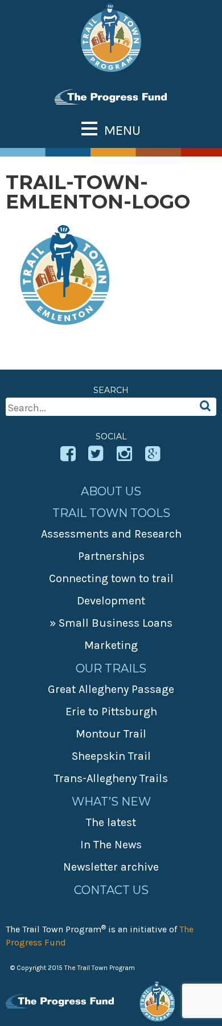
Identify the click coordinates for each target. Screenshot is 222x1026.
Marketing (111, 645)
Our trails (111, 668)
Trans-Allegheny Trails (111, 778)
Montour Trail (111, 733)
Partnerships (111, 556)
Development (111, 600)
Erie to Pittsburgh (111, 711)
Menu (122, 130)
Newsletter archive (111, 866)
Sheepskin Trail (111, 756)
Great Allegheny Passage (111, 689)
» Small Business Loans (111, 623)
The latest (111, 822)
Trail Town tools (111, 513)
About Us (111, 491)
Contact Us (111, 890)
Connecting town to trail (111, 578)
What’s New (111, 801)
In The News (111, 844)
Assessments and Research (111, 533)
